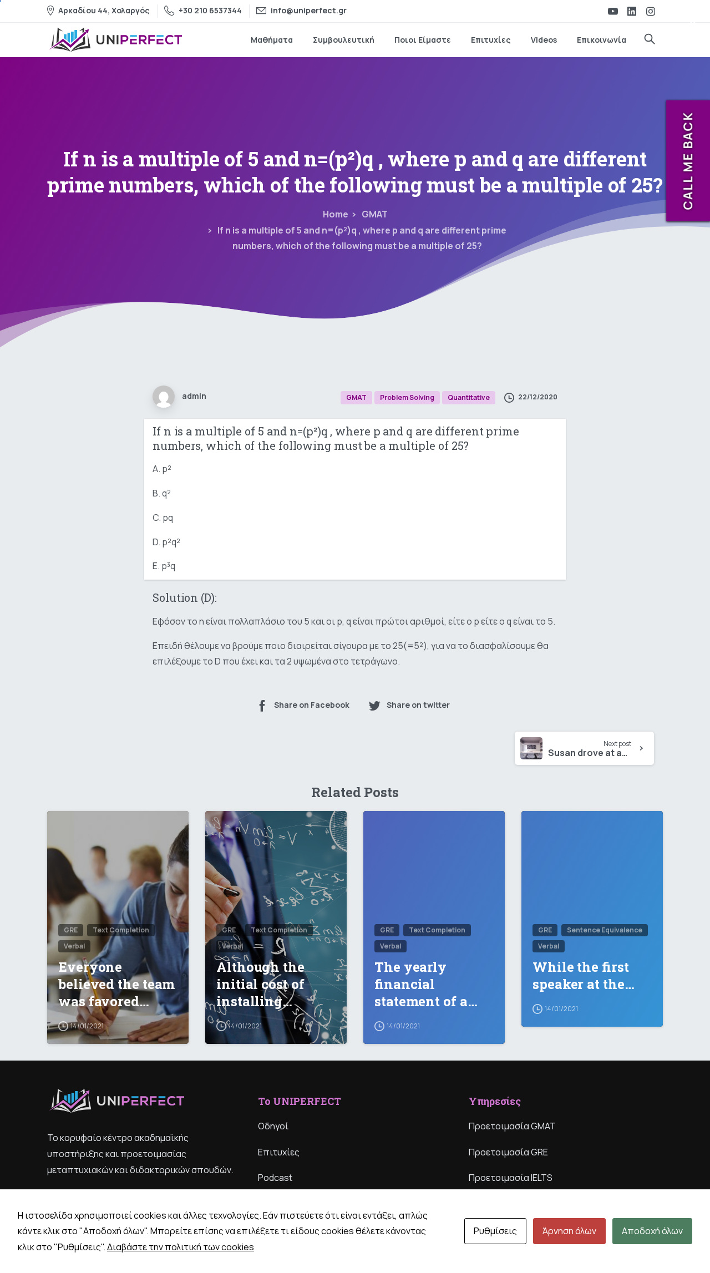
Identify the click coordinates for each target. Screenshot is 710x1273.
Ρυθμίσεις (495, 1231)
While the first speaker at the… (583, 975)
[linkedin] (631, 11)
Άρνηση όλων (569, 1231)
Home (335, 214)
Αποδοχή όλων (652, 1231)
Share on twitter (418, 704)
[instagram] (650, 11)
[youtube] (613, 11)
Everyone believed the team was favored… (116, 984)
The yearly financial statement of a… (426, 984)
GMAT (375, 214)
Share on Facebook (311, 704)
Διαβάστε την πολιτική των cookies (180, 1247)
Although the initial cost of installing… (260, 984)
